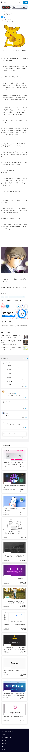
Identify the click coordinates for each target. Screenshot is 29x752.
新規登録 (25, 2)
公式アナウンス (5, 740)
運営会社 (3, 749)
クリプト (3, 12)
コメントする (23, 437)
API (2, 746)
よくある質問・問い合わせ (7, 731)
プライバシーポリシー (6, 737)
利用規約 (3, 734)
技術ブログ (4, 743)
